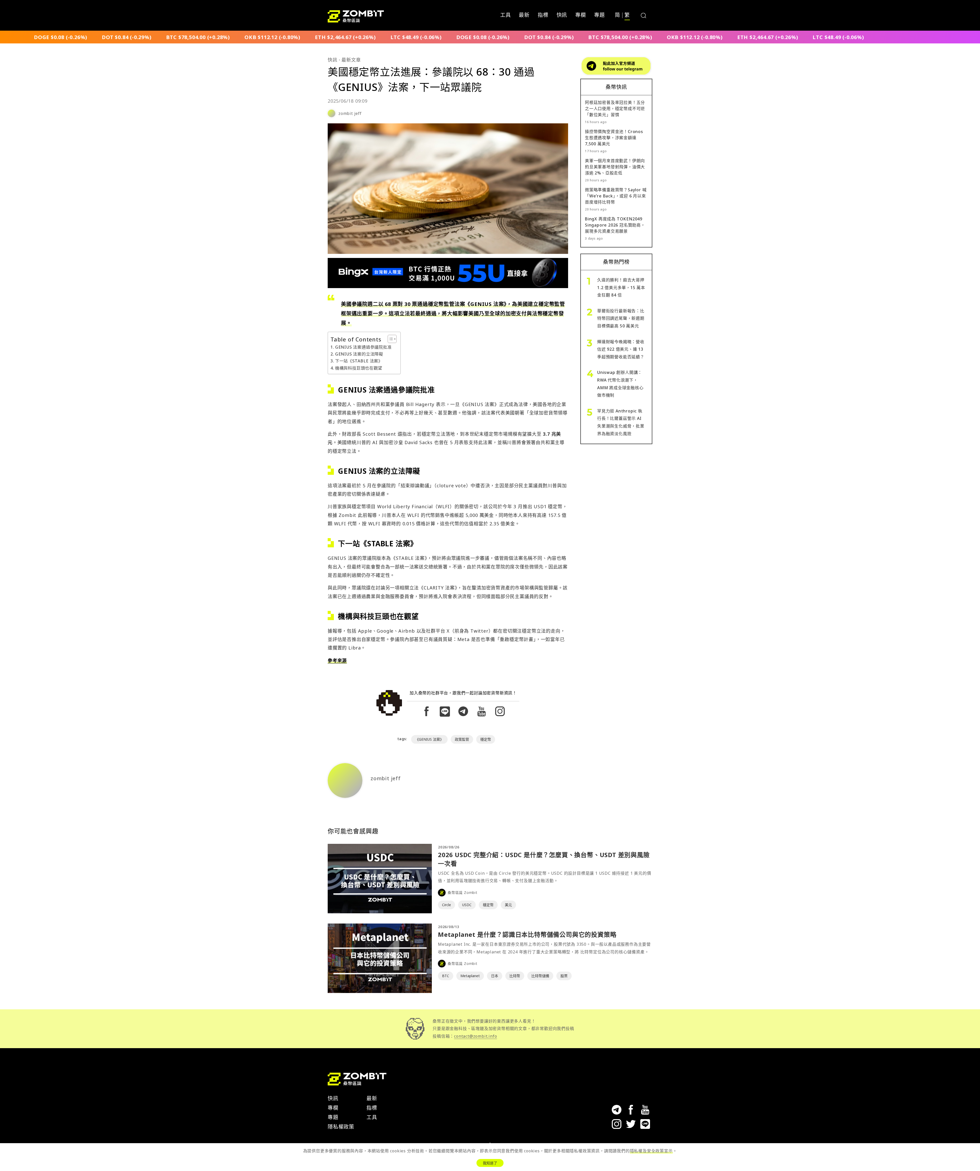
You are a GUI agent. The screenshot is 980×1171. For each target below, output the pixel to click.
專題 (599, 15)
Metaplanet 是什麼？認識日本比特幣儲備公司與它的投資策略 (527, 934)
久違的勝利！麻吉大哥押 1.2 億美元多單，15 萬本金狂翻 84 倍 (621, 287)
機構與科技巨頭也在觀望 (358, 368)
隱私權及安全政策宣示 (651, 1151)
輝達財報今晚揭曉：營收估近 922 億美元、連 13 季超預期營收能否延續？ (620, 349)
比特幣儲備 (540, 975)
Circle (446, 904)
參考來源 (337, 660)
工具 (505, 15)
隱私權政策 (341, 1126)
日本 (494, 975)
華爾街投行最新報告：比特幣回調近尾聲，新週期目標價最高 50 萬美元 (620, 318)
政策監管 (462, 739)
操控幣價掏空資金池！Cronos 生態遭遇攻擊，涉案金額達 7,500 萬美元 (614, 138)
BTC (445, 975)
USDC (467, 904)
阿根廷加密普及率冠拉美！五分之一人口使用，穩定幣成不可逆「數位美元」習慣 (615, 108)
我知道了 (490, 1163)
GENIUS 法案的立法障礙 (359, 354)
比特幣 (514, 975)
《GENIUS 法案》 (429, 739)
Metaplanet (470, 975)
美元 (508, 904)
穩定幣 (485, 739)
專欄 (580, 15)
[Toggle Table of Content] (389, 339)
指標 (543, 15)
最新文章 (351, 60)
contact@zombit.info (475, 1036)
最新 (524, 15)
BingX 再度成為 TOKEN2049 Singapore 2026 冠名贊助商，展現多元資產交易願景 (615, 225)
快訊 (562, 15)
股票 (564, 975)
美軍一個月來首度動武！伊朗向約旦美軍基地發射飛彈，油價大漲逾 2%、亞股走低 (615, 167)
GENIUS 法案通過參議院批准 (363, 347)
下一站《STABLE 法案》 (359, 361)
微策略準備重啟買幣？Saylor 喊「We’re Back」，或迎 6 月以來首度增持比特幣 (615, 196)
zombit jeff (350, 113)
